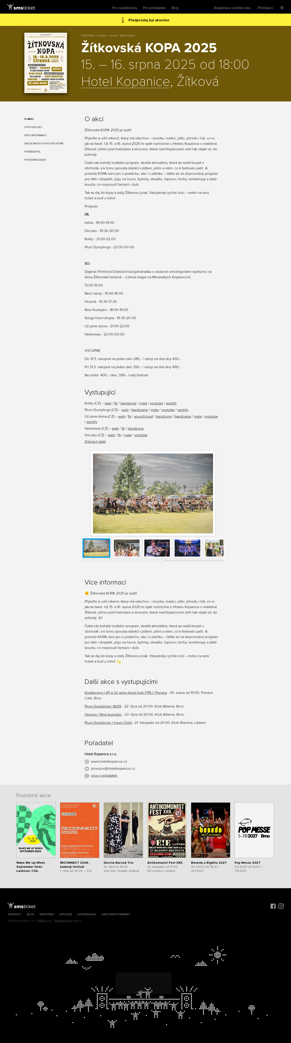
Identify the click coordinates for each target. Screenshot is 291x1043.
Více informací (35, 135)
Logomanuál (87, 914)
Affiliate (66, 914)
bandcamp (139, 410)
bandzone (128, 403)
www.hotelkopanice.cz (109, 761)
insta (143, 403)
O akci (28, 119)
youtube (156, 403)
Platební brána (63, 920)
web (108, 403)
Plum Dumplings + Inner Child (108, 722)
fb (116, 403)
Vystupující (33, 127)
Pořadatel (32, 151)
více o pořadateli (104, 775)
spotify (171, 403)
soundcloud (143, 416)
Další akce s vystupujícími (43, 143)
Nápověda (47, 914)
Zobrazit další (95, 441)
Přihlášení (265, 8)
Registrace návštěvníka (232, 8)
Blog (175, 8)
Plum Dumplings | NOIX (103, 706)
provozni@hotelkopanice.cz (113, 768)
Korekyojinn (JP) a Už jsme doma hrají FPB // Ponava (126, 692)
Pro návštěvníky (124, 8)
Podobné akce (35, 160)
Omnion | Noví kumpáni (103, 714)
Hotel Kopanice (125, 82)
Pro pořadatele (154, 8)
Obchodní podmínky (116, 914)
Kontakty (14, 914)
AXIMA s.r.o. (44, 920)
